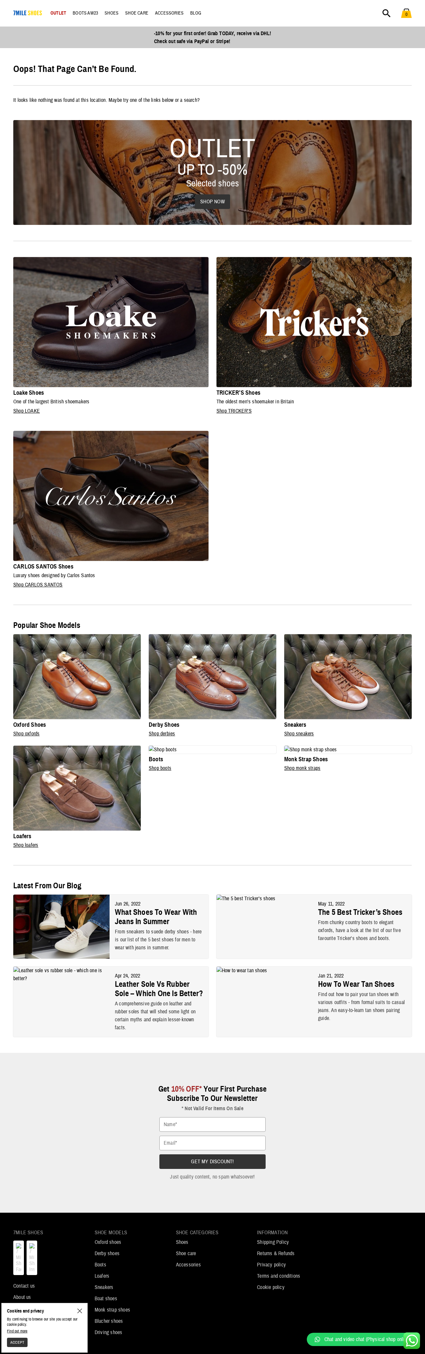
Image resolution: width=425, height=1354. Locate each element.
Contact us (24, 1286)
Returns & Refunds (276, 1253)
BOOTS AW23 (85, 13)
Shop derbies (162, 733)
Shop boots (160, 768)
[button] (362, 1339)
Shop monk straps (302, 768)
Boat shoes (106, 1298)
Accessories (188, 1264)
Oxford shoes (108, 1242)
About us (22, 1297)
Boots (100, 1264)
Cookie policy (271, 1287)
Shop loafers (25, 845)
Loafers (102, 1276)
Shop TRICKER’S (234, 411)
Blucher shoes (109, 1321)
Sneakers (104, 1287)
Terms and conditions (278, 1276)
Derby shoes (107, 1253)
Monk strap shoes (112, 1310)
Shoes (182, 1242)
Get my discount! (212, 1161)
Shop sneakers (299, 733)
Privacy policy (271, 1264)
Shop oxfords (26, 733)
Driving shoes (109, 1332)
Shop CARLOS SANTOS (38, 584)
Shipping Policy (273, 1242)
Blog (195, 13)
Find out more (17, 1331)
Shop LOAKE (26, 411)
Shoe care (186, 1253)
